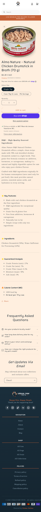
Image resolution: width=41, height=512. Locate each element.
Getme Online (27, 508)
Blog (20, 433)
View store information (13, 134)
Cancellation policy (20, 488)
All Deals (20, 454)
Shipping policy (20, 484)
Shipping (4, 78)
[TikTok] (18, 408)
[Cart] (37, 4)
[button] (20, 329)
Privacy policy (20, 472)
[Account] (32, 4)
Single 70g (8, 89)
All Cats (20, 446)
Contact (20, 429)
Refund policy (20, 480)
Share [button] (6, 301)
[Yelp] (23, 408)
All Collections (20, 458)
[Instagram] (13, 408)
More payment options (20, 121)
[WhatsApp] (28, 408)
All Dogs (20, 450)
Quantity (5, 99)
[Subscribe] (34, 380)
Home (20, 420)
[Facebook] (7, 408)
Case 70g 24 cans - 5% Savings (16, 94)
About (20, 424)
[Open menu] (4, 4)
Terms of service (20, 476)
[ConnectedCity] (34, 408)
